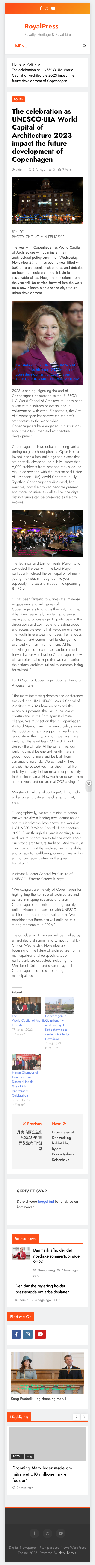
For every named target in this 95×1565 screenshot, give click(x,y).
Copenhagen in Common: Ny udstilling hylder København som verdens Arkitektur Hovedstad (57, 1027)
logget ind (46, 1201)
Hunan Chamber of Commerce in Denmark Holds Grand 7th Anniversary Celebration (25, 1084)
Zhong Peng (46, 1270)
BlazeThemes (67, 1553)
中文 (30, 1456)
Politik (18, 99)
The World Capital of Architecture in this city (34, 1020)
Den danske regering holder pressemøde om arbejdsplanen (42, 1289)
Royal (17, 1456)
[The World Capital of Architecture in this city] (26, 1005)
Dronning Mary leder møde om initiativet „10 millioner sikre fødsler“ (42, 1474)
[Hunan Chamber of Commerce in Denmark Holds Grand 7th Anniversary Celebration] (26, 1062)
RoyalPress (41, 26)
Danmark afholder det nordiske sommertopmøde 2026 (56, 1256)
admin (20, 169)
